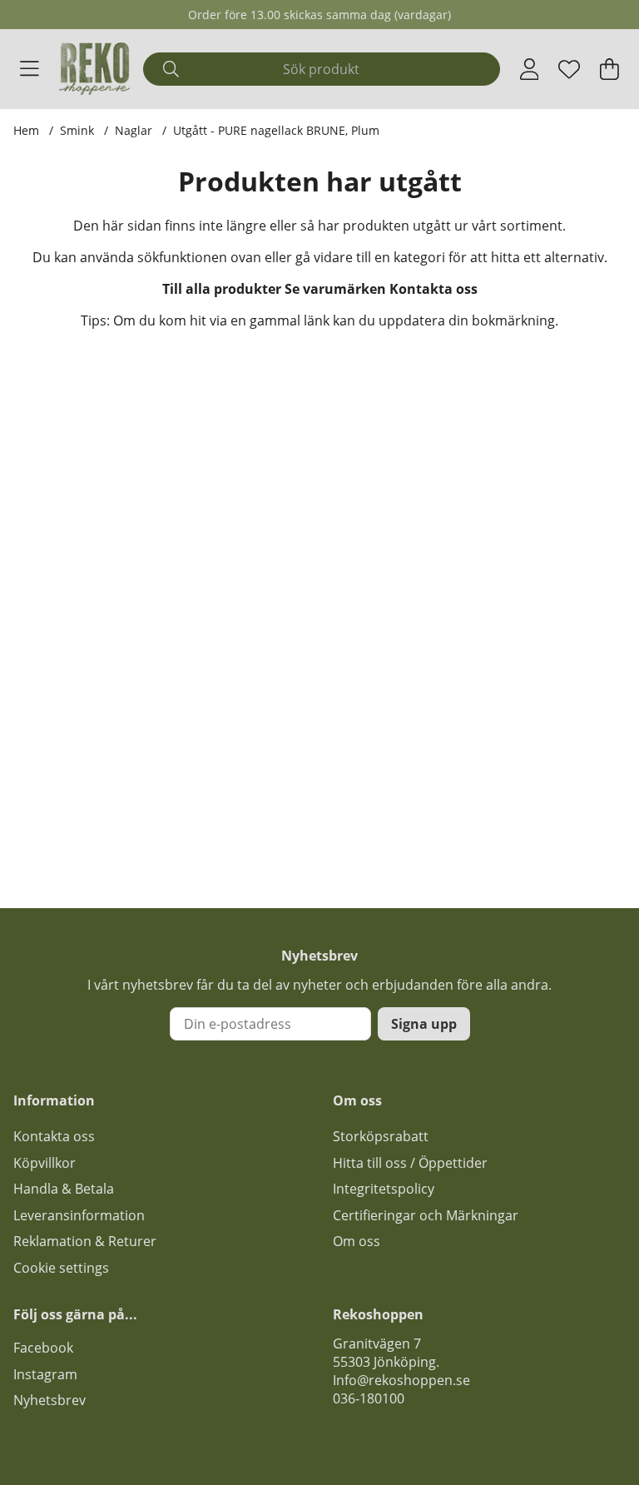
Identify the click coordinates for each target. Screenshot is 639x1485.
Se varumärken (335, 289)
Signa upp (424, 1024)
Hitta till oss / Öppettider (410, 1163)
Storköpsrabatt (380, 1136)
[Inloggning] (529, 69)
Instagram (45, 1374)
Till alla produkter (221, 289)
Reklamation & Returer (84, 1241)
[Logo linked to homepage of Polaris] (95, 68)
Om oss (356, 1241)
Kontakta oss (433, 289)
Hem (26, 130)
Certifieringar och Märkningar (425, 1215)
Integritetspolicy (383, 1189)
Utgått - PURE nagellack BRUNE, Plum (276, 130)
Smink (77, 130)
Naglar (133, 130)
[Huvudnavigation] (29, 69)
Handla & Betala (63, 1189)
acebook (46, 1347)
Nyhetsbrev (49, 1400)
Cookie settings (61, 1268)
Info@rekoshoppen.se (401, 1380)
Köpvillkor (44, 1163)
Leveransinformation (79, 1215)
